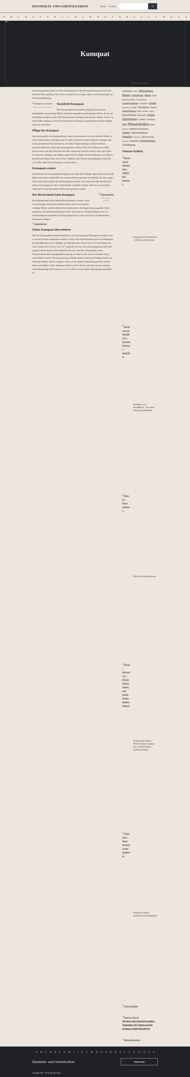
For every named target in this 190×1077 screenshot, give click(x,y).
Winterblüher (134, 141)
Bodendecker (137, 95)
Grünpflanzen (143, 107)
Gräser (134, 107)
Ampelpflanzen (127, 91)
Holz (139, 111)
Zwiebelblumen (128, 144)
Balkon (136, 91)
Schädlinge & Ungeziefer (138, 129)
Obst (124, 124)
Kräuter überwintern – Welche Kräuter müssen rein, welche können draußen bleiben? (143, 745)
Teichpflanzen (136, 137)
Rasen (152, 124)
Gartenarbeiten (141, 99)
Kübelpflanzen (129, 119)
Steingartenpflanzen (139, 132)
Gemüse (152, 103)
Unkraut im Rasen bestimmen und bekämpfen (145, 914)
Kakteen (151, 111)
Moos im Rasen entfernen (144, 576)
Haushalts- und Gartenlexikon (60, 6)
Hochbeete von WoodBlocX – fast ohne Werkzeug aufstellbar (143, 407)
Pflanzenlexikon (138, 124)
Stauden (126, 132)
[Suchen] (152, 6)
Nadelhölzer (151, 119)
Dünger (154, 95)
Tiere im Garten (147, 137)
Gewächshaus (126, 107)
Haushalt (153, 107)
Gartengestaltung (130, 103)
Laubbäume (142, 119)
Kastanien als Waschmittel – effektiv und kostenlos (145, 238)
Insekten (145, 111)
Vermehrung (125, 141)
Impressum (139, 1061)
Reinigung (125, 129)
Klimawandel (141, 115)
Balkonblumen (146, 90)
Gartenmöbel (143, 103)
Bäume (148, 95)
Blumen (126, 95)
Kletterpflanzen (129, 115)
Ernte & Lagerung (128, 99)
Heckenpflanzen (129, 111)
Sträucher (127, 136)
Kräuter (151, 114)
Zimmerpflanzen (147, 140)
